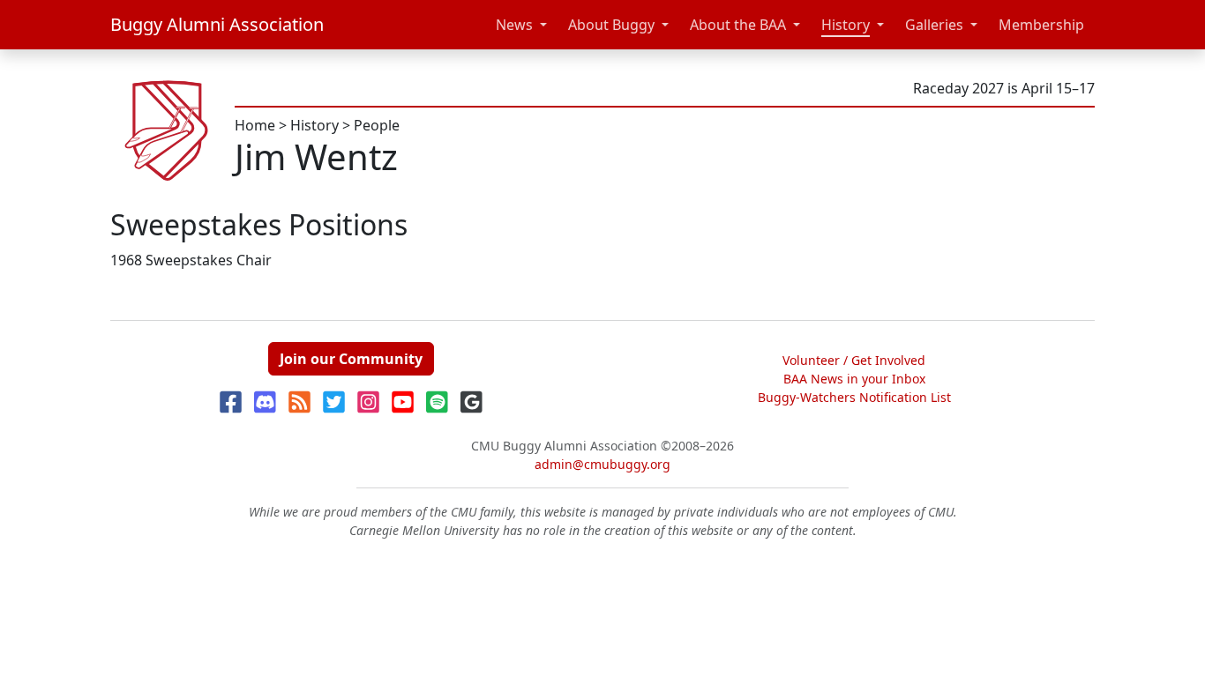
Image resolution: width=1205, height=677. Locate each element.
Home (255, 125)
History (845, 24)
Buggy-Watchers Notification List (854, 397)
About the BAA (738, 24)
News (514, 24)
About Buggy (611, 24)
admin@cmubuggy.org (602, 464)
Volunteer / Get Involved (853, 360)
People (377, 125)
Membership (1041, 24)
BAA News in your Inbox (854, 378)
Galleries (934, 24)
